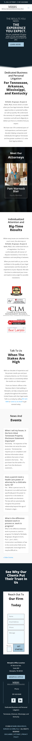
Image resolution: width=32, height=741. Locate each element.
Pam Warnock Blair (16, 190)
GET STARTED (18, 648)
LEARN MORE (15, 44)
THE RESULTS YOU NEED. (16, 20)
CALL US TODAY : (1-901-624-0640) (17, 2)
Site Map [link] (17, 734)
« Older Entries (8, 557)
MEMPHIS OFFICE (16, 677)
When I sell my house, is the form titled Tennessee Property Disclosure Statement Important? (15, 435)
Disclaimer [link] (8, 734)
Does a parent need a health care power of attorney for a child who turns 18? (15, 481)
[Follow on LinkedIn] (20, 700)
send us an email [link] (16, 402)
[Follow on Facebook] (13, 700)
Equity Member (16, 195)
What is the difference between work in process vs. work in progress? (14, 522)
